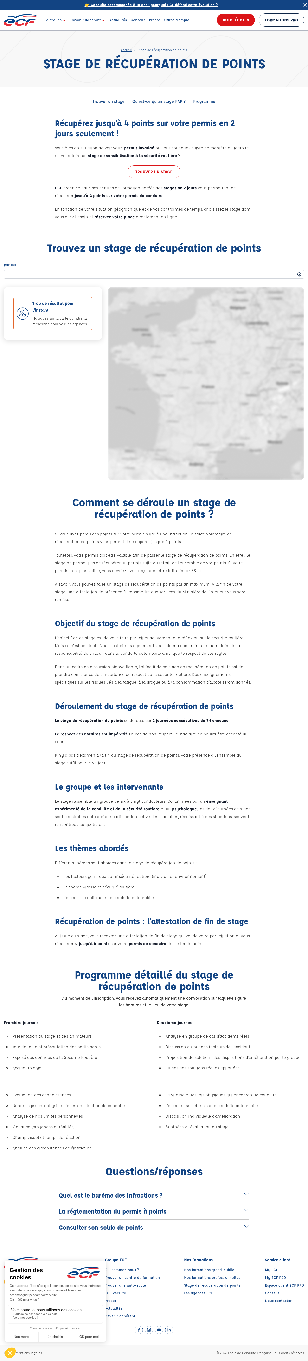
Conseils (272, 1293)
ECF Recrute (115, 1293)
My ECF (271, 1270)
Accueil (126, 50)
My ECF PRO (275, 1277)
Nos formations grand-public (209, 1270)
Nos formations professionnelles (212, 1277)
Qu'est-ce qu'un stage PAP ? (159, 101)
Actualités (113, 1308)
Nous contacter (278, 1300)
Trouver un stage (109, 101)
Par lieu (10, 265)
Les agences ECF (198, 1293)
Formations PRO (281, 19)
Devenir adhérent (120, 1316)
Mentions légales (29, 1353)
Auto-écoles (236, 19)
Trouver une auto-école (125, 1285)
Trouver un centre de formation (132, 1277)
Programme (204, 101)
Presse (110, 1300)
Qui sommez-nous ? (122, 1270)
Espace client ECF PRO (284, 1285)
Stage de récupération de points (212, 1285)
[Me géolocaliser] (299, 274)
